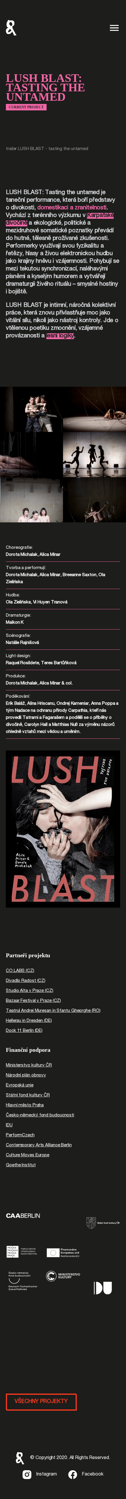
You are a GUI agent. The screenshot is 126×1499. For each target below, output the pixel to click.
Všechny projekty (41, 1401)
